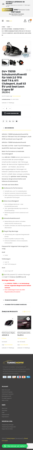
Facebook (3, 121)
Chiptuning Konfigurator (9, 427)
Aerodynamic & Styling (22, 331)
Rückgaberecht (6, 396)
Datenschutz (5, 414)
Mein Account (6, 390)
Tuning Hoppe (10, 438)
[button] (3, 20)
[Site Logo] (8, 21)
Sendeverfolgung (7, 392)
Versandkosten (16, 96)
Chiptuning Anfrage (7, 425)
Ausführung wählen (12, 318)
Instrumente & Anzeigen (7, 331)
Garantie (4, 410)
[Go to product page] (9, 322)
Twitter (6, 121)
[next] (30, 70)
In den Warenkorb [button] (28, 318)
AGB (3, 412)
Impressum (5, 417)
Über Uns (4, 408)
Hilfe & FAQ (5, 400)
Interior (15, 331)
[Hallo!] (25, 21)
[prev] (27, 70)
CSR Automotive (22, 338)
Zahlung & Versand (7, 394)
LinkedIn (10, 121)
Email (16, 121)
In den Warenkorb (12, 113)
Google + (13, 121)
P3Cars (4, 338)
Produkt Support (6, 398)
